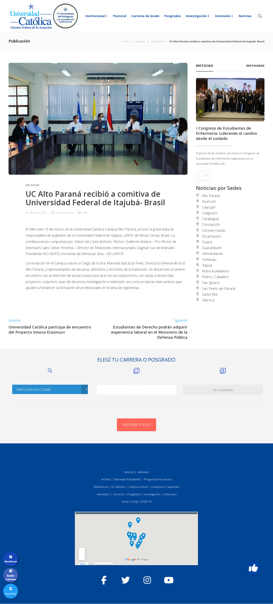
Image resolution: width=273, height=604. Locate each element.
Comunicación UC (205, 145)
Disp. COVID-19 (141, 501)
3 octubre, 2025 (224, 145)
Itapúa (207, 265)
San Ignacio (211, 282)
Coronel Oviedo (214, 230)
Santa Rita (209, 294)
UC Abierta (118, 487)
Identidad (103, 494)
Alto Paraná (157, 41)
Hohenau (209, 259)
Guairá (207, 242)
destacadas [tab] (255, 65)
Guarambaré (211, 247)
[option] (230, 122)
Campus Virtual (138, 487)
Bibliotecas (101, 487)
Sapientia (173, 487)
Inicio (127, 41)
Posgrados (172, 16)
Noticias (245, 16)
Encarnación (211, 236)
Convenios (157, 487)
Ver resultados (223, 390)
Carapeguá (210, 218)
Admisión (143, 472)
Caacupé (208, 207)
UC (26, 212)
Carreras (118, 494)
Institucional (95, 16)
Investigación (196, 16)
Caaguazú (209, 213)
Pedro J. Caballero (215, 276)
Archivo (106, 479)
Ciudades (140, 41)
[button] (253, 568)
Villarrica (208, 300)
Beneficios (10, 561)
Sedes (126, 501)
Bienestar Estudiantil (127, 479)
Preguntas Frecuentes (158, 479)
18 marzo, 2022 (37, 212)
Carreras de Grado (145, 16)
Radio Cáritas (11, 577)
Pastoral (119, 16)
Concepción (211, 224)
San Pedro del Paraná (218, 288)
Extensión (222, 16)
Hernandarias (212, 253)
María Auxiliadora (215, 271)
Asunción (209, 201)
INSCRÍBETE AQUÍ (136, 424)
